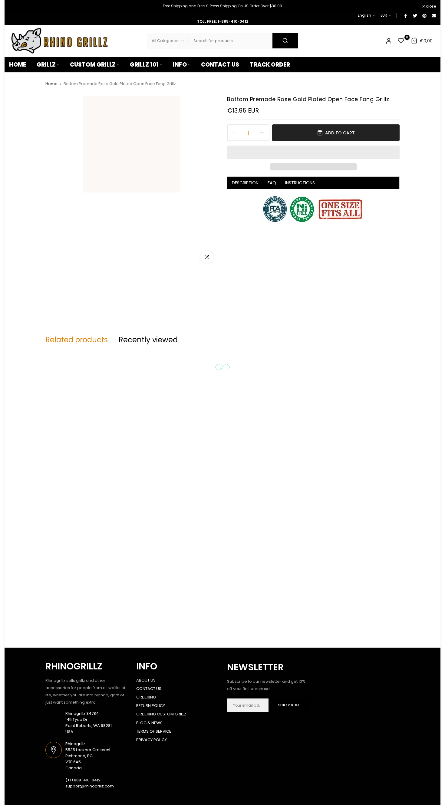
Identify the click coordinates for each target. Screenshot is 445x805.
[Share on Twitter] (414, 15)
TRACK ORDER (270, 64)
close (17, 6)
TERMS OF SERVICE (153, 731)
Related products (76, 340)
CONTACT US (220, 64)
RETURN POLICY (150, 705)
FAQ (272, 183)
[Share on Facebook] (405, 15)
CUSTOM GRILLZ (93, 64)
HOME (17, 64)
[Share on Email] (433, 15)
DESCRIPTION (245, 183)
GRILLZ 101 (144, 64)
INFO (180, 64)
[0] (401, 41)
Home (51, 84)
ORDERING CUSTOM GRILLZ (161, 714)
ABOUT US (146, 680)
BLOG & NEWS (149, 723)
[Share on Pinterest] (424, 15)
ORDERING (146, 697)
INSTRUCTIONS (300, 183)
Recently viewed (148, 340)
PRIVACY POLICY (151, 740)
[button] (313, 152)
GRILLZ (46, 64)
